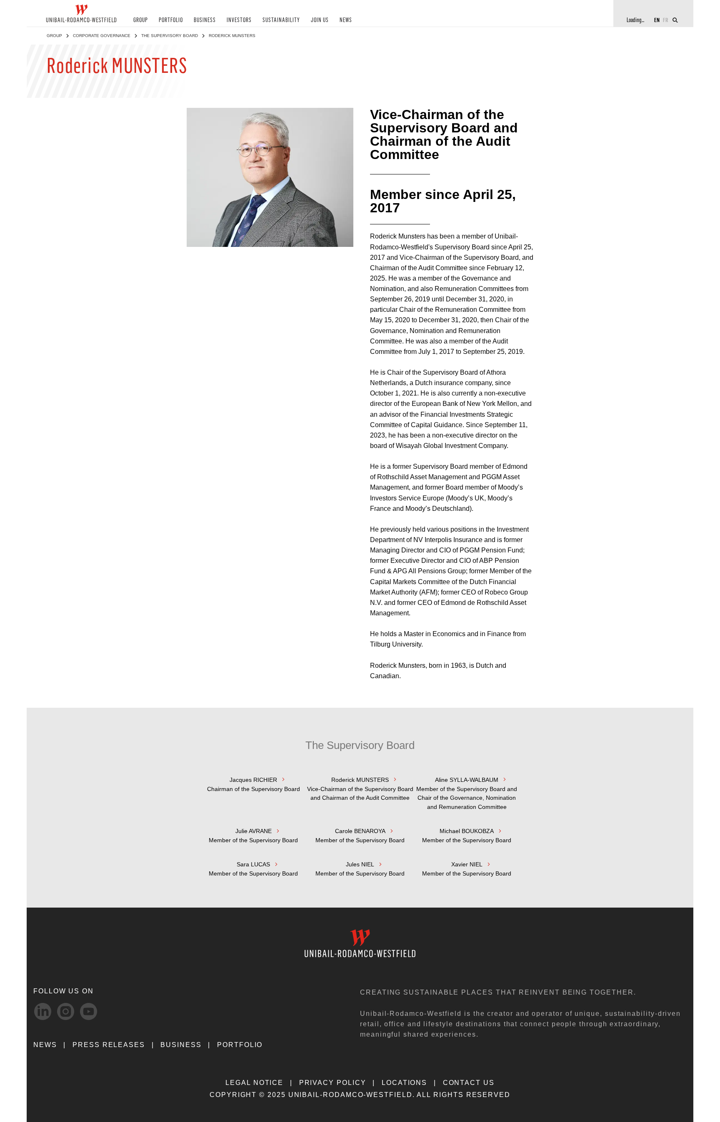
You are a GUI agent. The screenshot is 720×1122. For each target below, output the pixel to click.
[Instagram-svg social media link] (65, 1011)
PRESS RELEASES (108, 1044)
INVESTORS (239, 20)
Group (54, 35)
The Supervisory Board (169, 35)
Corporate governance (101, 35)
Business (180, 1044)
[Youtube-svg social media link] (88, 1011)
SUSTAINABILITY (281, 20)
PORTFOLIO (171, 20)
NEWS (346, 20)
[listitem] (253, 793)
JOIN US (320, 20)
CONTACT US (469, 1082)
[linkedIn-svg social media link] (42, 1011)
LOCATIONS (404, 1082)
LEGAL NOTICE (254, 1082)
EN (657, 19)
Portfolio (239, 1044)
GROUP (140, 20)
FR (665, 19)
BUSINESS (205, 20)
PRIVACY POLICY (332, 1082)
